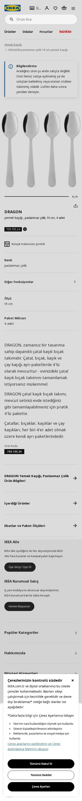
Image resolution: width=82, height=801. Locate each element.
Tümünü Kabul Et (41, 764)
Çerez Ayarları (41, 786)
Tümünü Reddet (41, 775)
